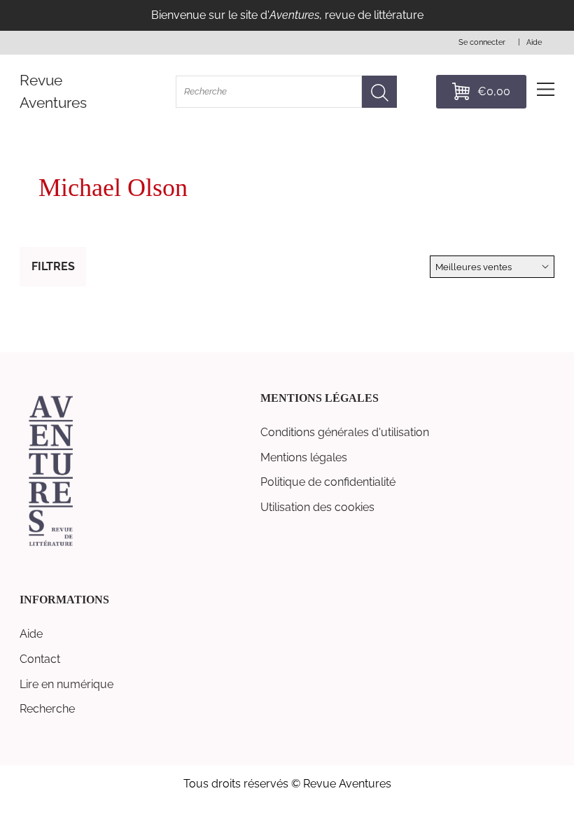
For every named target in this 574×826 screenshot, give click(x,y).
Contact (40, 659)
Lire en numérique (66, 684)
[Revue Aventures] (51, 545)
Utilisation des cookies (317, 507)
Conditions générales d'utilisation (344, 432)
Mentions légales (303, 457)
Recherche (47, 708)
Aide (31, 633)
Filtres (53, 266)
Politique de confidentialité (328, 482)
